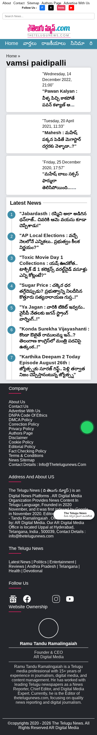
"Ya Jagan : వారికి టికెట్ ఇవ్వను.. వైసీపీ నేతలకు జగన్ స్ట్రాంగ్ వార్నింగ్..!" (52, 313)
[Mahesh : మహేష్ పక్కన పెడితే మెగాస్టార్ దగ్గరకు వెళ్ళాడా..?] (25, 144)
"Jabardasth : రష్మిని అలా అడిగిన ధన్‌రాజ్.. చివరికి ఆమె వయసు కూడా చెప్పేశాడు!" (53, 219)
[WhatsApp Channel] (87, 427)
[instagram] (56, 599)
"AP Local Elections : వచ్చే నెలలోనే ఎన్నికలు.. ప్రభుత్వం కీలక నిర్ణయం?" (49, 241)
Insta (61, 7)
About (6, 3)
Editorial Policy (22, 447)
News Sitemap (22, 460)
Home (11, 43)
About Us (17, 402)
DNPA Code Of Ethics (28, 415)
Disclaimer (18, 438)
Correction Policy (24, 424)
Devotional (33, 571)
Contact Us (18, 406)
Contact (19, 3)
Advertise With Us (77, 3)
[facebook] (27, 599)
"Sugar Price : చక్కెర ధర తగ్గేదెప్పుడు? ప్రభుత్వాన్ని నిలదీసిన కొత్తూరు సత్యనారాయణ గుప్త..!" (50, 291)
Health (14, 571)
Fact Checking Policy (27, 451)
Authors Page (51, 3)
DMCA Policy (20, 420)
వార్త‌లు (30, 43)
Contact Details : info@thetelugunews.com (47, 464)
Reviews (16, 566)
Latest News (25, 203)
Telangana (68, 566)
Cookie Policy (21, 442)
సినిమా (78, 43)
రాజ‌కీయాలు (54, 43)
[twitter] (42, 599)
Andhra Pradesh (41, 566)
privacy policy (21, 429)
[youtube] (70, 599)
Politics (40, 562)
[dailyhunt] (84, 599)
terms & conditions (26, 455)
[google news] (13, 599)
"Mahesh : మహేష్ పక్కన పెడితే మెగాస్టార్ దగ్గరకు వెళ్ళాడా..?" (61, 139)
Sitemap (33, 3)
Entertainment (61, 562)
